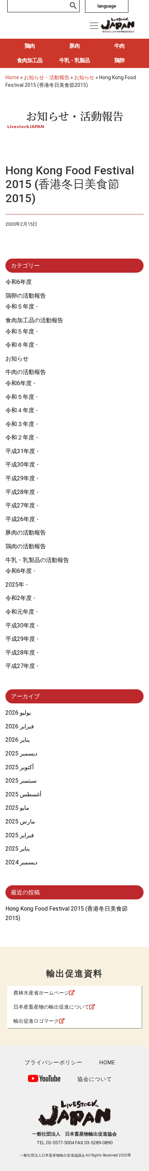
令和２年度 (19, 437)
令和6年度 (18, 281)
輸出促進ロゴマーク (36, 1021)
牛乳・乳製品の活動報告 (37, 560)
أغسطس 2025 (23, 794)
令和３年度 (19, 424)
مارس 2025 (20, 821)
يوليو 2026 (18, 712)
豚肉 (74, 46)
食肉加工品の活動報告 (34, 320)
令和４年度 (19, 410)
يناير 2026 (17, 739)
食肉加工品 (29, 60)
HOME (107, 1062)
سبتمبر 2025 (21, 780)
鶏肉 (30, 46)
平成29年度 (20, 478)
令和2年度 (18, 598)
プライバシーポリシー (53, 1062)
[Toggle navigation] (94, 25)
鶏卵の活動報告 (25, 295)
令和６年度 (19, 344)
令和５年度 (19, 306)
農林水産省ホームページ (41, 993)
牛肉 (119, 46)
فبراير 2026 (19, 726)
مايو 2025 (17, 807)
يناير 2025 (17, 848)
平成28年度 (20, 492)
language (106, 6)
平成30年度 (20, 464)
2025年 (14, 584)
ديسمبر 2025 (21, 753)
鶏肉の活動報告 (25, 546)
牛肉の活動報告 (25, 372)
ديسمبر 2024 (21, 862)
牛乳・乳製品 (74, 60)
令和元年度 (19, 611)
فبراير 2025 (19, 835)
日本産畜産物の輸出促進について (51, 1007)
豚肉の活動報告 (25, 532)
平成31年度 (20, 451)
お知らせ (17, 358)
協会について (94, 1079)
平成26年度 (20, 519)
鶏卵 (119, 60)
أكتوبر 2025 (19, 767)
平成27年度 (20, 505)
